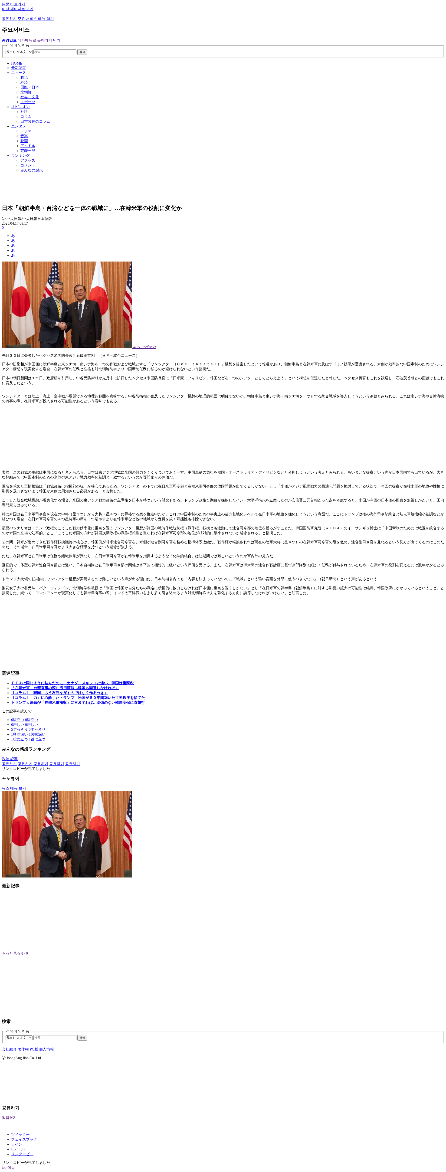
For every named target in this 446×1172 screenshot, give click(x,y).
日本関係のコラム (35, 121)
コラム (26, 116)
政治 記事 (10, 759)
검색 (82, 52)
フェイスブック (24, 1139)
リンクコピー (22, 1154)
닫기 (56, 40)
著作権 (23, 1049)
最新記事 (18, 68)
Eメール (18, 1149)
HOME (16, 63)
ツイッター (20, 1134)
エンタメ (18, 126)
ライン (16, 1144)
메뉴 (11, 1167)
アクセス (27, 160)
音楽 (24, 136)
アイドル (27, 146)
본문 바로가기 (13, 4)
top (4, 1167)
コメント (27, 165)
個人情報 (46, 1049)
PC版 (34, 1049)
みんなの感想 (31, 170)
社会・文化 (29, 97)
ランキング (20, 155)
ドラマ (26, 131)
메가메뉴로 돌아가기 (35, 40)
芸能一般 (27, 151)
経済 (24, 82)
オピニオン (20, 107)
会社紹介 (9, 1049)
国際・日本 (29, 87)
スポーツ (27, 102)
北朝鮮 (26, 92)
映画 (24, 141)
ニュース (18, 73)
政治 (24, 77)
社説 (24, 112)
